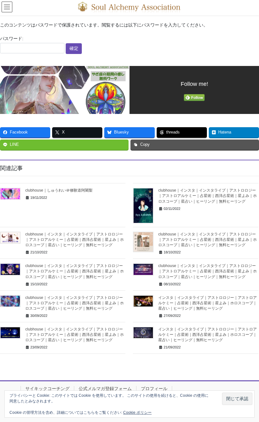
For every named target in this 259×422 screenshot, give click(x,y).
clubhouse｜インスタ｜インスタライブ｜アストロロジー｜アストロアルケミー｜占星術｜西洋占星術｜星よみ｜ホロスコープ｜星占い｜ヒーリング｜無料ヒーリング (207, 195)
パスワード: (11, 38)
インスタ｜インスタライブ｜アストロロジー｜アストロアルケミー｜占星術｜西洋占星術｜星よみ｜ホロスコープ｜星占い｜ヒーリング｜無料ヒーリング (207, 303)
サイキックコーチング (47, 388)
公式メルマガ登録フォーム (105, 388)
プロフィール (154, 388)
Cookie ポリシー (137, 412)
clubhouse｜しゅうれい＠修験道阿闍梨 (59, 190)
